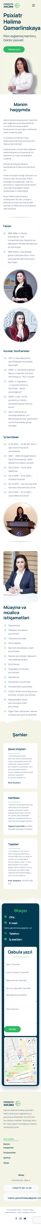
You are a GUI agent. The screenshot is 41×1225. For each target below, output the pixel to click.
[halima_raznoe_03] (20, 504)
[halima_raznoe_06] (20, 309)
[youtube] (25, 1218)
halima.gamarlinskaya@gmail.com (18, 928)
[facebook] (16, 1218)
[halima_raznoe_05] (20, 270)
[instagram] (20, 1218)
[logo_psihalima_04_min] (11, 4)
